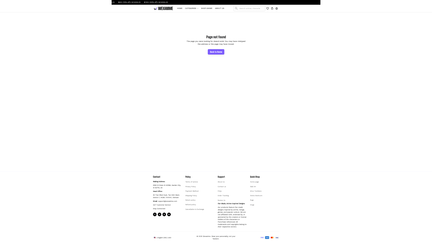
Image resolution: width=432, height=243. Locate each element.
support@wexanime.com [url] (167, 201)
